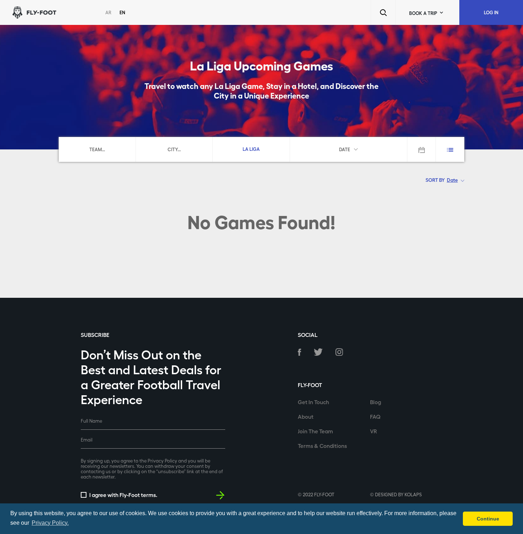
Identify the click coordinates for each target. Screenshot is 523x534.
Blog (375, 401)
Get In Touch (313, 401)
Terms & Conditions (322, 445)
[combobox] (97, 149)
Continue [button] (488, 519)
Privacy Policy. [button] (50, 523)
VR (373, 431)
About (305, 416)
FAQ (375, 416)
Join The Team (315, 431)
